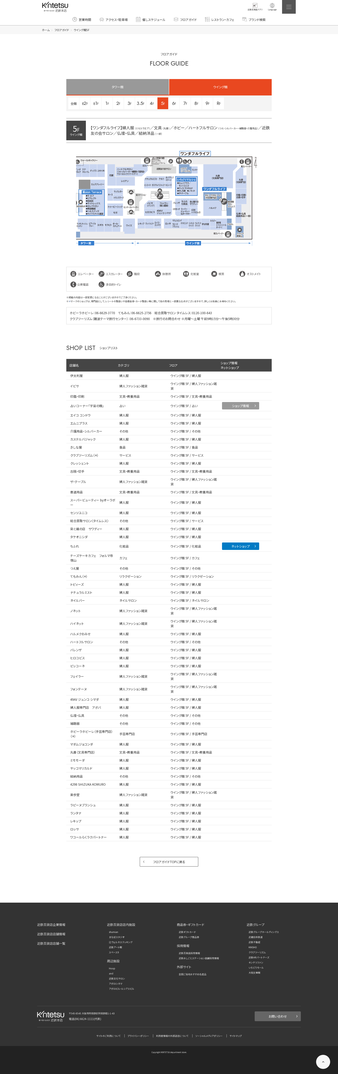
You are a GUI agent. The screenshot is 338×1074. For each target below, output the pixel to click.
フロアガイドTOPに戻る (169, 861)
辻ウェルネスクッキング (120, 942)
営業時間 (85, 19)
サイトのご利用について (108, 1035)
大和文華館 (254, 972)
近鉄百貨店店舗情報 (51, 934)
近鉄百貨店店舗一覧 (51, 943)
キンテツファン (256, 962)
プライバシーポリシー (138, 1035)
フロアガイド (188, 19)
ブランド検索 (257, 19)
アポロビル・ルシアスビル (121, 988)
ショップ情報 (240, 405)
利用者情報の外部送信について (172, 1035)
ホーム (46, 30)
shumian (113, 932)
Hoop (112, 968)
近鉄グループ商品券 (189, 937)
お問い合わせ (278, 1016)
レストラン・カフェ (222, 19)
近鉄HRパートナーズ (259, 957)
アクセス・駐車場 (117, 19)
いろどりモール (256, 967)
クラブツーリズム (257, 952)
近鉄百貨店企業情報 (51, 924)
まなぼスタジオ (116, 937)
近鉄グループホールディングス (264, 932)
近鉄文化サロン (117, 978)
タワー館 (117, 87)
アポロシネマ (115, 983)
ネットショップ (240, 546)
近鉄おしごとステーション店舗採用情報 (199, 958)
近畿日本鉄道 (256, 937)
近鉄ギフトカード (187, 932)
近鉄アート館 (115, 947)
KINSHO (253, 947)
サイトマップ (236, 1035)
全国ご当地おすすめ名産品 (192, 974)
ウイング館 (220, 87)
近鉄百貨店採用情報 (189, 953)
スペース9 (114, 952)
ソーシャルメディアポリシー (209, 1035)
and (111, 973)
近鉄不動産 (254, 942)
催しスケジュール (153, 19)
